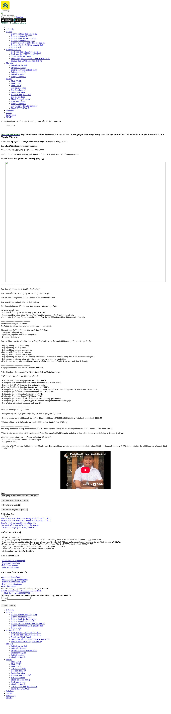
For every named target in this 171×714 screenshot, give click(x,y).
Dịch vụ (9, 32)
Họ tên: (4, 598)
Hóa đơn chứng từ (18, 90)
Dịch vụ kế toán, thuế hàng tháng (24, 34)
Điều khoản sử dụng (10, 565)
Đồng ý (12, 605)
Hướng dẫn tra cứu (13, 50)
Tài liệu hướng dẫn (18, 77)
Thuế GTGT (16, 81)
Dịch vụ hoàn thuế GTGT (21, 36)
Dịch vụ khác (16, 47)
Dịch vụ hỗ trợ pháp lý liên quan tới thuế (27, 45)
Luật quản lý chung (18, 68)
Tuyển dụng (11, 115)
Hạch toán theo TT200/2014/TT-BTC (26, 52)
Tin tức (9, 79)
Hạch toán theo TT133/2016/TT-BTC (26, 54)
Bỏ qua (4, 605)
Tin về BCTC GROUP (20, 108)
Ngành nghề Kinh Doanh (21, 56)
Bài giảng (10, 110)
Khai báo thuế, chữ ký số (21, 95)
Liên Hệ (9, 117)
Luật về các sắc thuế (19, 65)
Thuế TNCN (16, 86)
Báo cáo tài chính (18, 97)
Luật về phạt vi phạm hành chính (24, 70)
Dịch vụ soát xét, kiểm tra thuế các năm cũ (28, 43)
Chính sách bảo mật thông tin (13, 561)
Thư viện (9, 63)
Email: (3, 601)
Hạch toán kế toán (18, 101)
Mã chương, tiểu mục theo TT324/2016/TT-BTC (30, 59)
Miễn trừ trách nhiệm (10, 567)
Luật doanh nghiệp (18, 72)
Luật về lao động (17, 74)
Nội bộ (9, 113)
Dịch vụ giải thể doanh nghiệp (23, 41)
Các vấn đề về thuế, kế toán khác (24, 106)
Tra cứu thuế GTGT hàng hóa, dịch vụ (26, 61)
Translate (19, 17)
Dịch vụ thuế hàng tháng (12, 584)
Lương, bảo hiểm (18, 92)
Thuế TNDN (16, 83)
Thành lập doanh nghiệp (20, 99)
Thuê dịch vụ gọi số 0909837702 (18, 593)
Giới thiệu (10, 29)
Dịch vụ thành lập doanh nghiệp (23, 38)
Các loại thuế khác (18, 88)
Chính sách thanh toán (11, 563)
